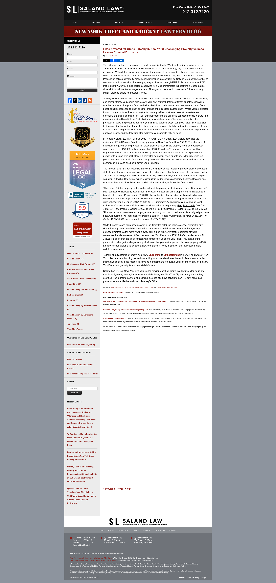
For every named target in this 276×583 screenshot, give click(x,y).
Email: (70, 61)
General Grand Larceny (80, 253)
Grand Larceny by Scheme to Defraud (80, 317)
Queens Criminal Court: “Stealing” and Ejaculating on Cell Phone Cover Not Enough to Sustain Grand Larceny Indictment (81, 496)
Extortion (72, 300)
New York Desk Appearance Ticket (82, 374)
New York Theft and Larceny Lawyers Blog (95, 9)
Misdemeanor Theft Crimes (144, 287)
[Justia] (84, 100)
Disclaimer (172, 23)
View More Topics (75, 329)
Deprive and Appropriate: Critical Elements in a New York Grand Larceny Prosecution (81, 456)
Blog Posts (172, 530)
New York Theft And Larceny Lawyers (79, 367)
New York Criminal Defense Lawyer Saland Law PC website (91, 558)
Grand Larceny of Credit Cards (82, 289)
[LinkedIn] (79, 100)
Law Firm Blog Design (192, 577)
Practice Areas (145, 23)
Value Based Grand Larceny (167, 287)
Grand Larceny (75, 259)
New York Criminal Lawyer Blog (81, 345)
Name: (70, 54)
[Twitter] (74, 100)
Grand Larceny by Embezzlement (122, 287)
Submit (82, 90)
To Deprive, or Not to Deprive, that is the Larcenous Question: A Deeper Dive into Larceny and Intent (82, 439)
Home (74, 23)
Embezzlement (172, 255)
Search (74, 393)
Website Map (160, 530)
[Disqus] (156, 369)
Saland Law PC (93, 577)
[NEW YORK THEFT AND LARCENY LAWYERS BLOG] (138, 31)
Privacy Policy (123, 530)
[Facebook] (69, 100)
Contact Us (197, 23)
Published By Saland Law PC (191, 9)
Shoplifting (154, 255)
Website (96, 23)
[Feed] (89, 100)
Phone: (70, 69)
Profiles (119, 23)
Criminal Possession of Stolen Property (80, 271)
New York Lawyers (75, 359)
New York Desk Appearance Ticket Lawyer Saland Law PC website (93, 560)
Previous (109, 489)
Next (128, 489)
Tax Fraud (73, 324)
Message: (71, 76)
